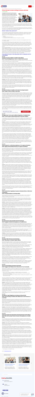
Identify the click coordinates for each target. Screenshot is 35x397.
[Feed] (7, 390)
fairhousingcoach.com (7, 351)
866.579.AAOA (6, 380)
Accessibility (6, 393)
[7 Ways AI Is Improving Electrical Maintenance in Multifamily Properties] (24, 360)
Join (30, 6)
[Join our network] (6, 390)
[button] (31, 363)
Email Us (5, 384)
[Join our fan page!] (3, 390)
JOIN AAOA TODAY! (25, 111)
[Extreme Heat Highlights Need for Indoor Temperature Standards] (10, 360)
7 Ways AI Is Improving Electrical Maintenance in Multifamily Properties (24, 365)
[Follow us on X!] (4, 390)
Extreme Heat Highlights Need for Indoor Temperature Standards (10, 365)
